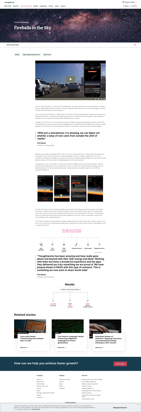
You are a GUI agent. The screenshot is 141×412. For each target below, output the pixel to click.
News (38, 390)
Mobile (17, 54)
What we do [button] (7, 6)
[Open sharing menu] (101, 99)
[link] (120, 364)
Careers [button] (51, 6)
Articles (61, 381)
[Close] (137, 404)
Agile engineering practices (31, 54)
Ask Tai (134, 6)
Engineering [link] (43, 6)
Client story (47, 54)
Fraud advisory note (88, 399)
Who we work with (42, 386)
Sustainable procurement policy (91, 390)
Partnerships (40, 384)
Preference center (64, 379)
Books (61, 386)
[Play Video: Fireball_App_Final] (70, 79)
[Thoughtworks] (9, 1)
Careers (39, 395)
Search (127, 6)
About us (39, 379)
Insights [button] (35, 6)
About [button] (57, 6)
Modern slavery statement (90, 384)
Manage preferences (120, 407)
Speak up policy (87, 393)
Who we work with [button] (26, 6)
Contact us (40, 397)
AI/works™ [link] (16, 6)
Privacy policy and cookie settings (92, 379)
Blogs (61, 384)
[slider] (67, 99)
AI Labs (39, 388)
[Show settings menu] (98, 99)
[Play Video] (36, 99)
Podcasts (62, 388)
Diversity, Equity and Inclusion (46, 393)
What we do (40, 381)
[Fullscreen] (104, 99)
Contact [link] (63, 6)
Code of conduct (87, 386)
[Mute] (95, 99)
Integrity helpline (87, 388)
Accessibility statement (89, 381)
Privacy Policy (36, 409)
